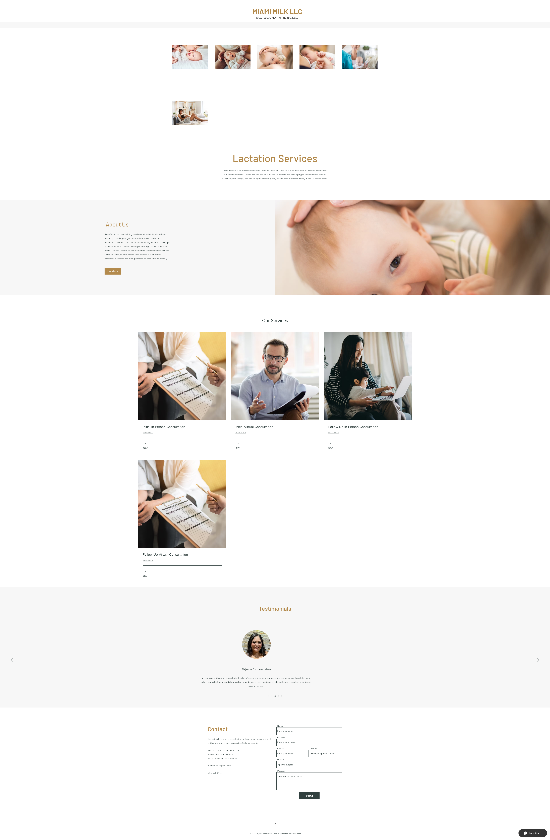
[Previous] (12, 660)
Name (280, 726)
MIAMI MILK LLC (277, 11)
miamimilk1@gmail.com (219, 765)
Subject (280, 760)
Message (281, 771)
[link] (182, 427)
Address (281, 737)
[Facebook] (275, 824)
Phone (314, 748)
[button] (113, 271)
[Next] (538, 660)
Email (280, 748)
